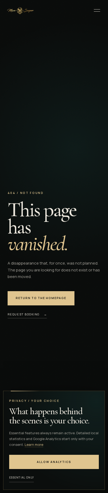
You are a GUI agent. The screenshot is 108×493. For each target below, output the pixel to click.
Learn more (34, 444)
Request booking (27, 314)
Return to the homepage (41, 298)
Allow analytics (54, 462)
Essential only (21, 477)
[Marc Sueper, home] (20, 10)
